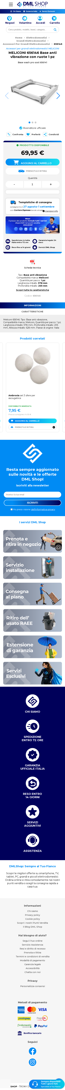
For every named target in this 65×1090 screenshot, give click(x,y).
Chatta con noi (32, 972)
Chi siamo (32, 911)
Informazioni (32, 305)
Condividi (54, 134)
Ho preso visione (34, 509)
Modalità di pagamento (32, 960)
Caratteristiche (32, 311)
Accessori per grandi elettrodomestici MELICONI (32, 48)
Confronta (17, 134)
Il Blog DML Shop (32, 926)
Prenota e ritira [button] (24, 427)
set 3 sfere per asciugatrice (21, 397)
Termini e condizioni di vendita (32, 956)
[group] (32, 93)
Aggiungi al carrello (27, 421)
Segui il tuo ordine (32, 940)
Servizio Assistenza (32, 944)
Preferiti (36, 134)
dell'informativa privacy (43, 509)
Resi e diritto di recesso (33, 948)
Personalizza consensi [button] (32, 986)
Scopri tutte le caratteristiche (32, 290)
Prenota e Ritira (32, 952)
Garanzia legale (32, 964)
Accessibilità (32, 968)
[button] (58, 95)
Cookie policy (32, 919)
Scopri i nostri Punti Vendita (32, 923)
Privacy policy (32, 915)
